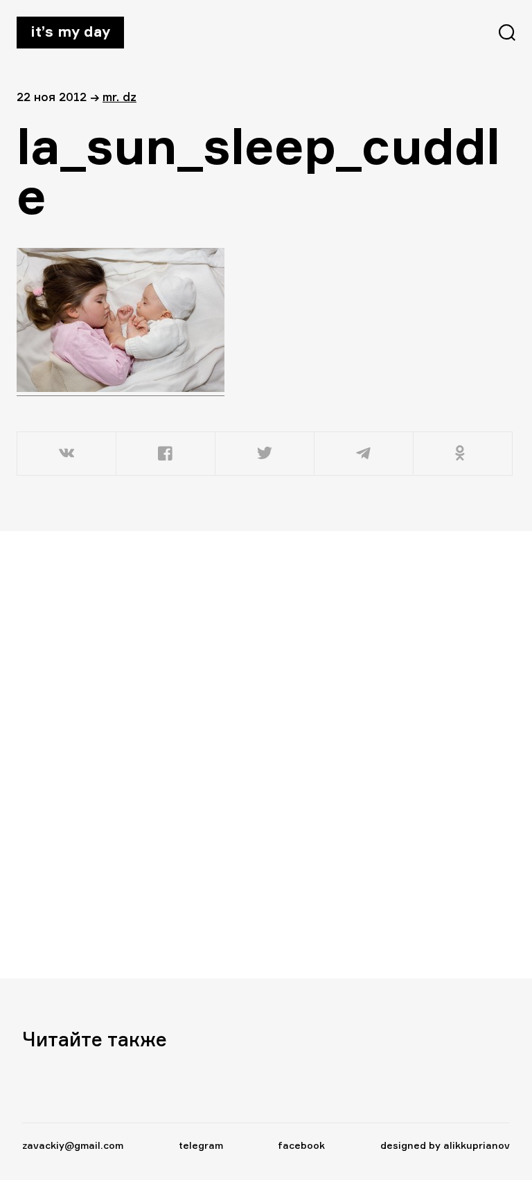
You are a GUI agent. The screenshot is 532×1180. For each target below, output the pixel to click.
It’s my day (70, 31)
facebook (301, 1145)
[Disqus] (257, 754)
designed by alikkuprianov (445, 1145)
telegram (201, 1145)
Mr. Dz (119, 96)
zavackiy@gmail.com (72, 1145)
